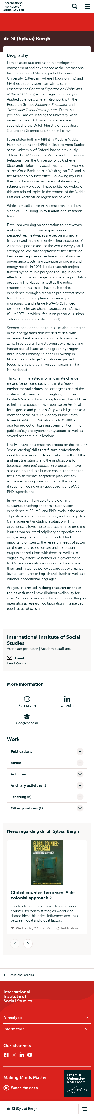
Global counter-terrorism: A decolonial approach (44, 895)
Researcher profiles (21, 974)
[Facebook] (6, 1055)
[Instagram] (14, 1055)
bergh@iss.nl (30, 609)
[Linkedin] (21, 1055)
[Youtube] (29, 1055)
